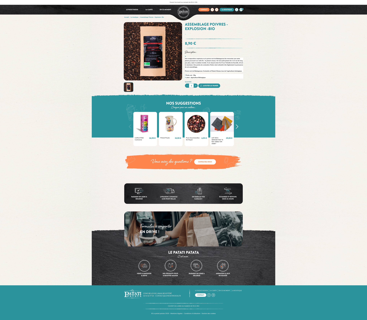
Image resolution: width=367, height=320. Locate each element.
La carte (149, 10)
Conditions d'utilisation (192, 313)
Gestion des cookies (209, 313)
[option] (145, 129)
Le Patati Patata (132, 10)
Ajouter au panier (210, 86)
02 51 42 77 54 (148, 295)
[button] (130, 126)
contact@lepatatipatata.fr (168, 295)
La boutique (227, 10)
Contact (204, 10)
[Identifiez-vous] (236, 9)
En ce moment (165, 10)
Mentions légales (177, 313)
